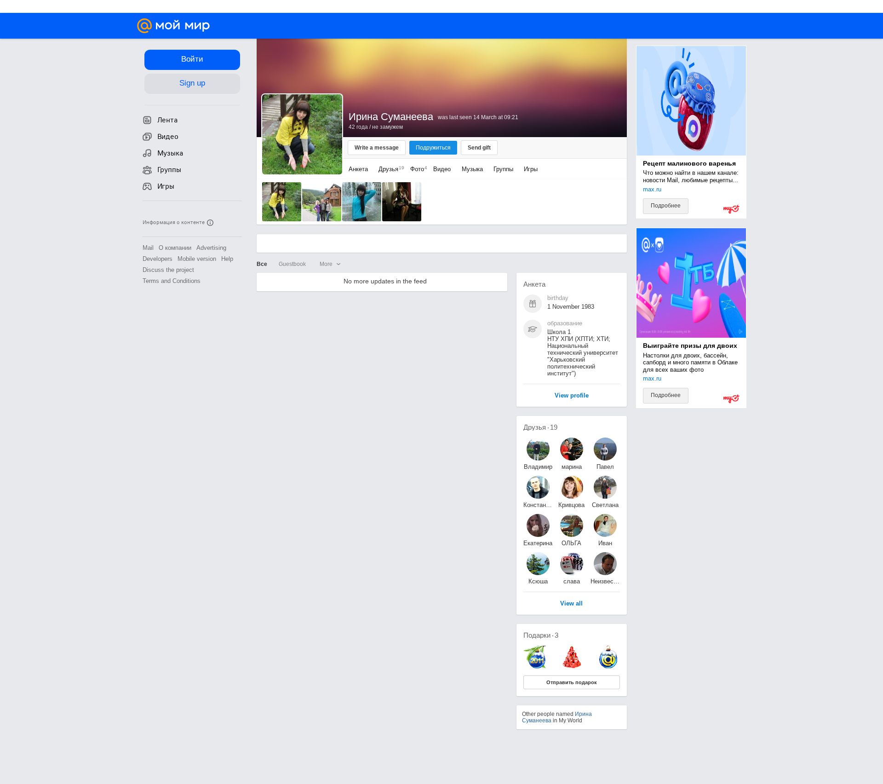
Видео (443, 169)
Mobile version (197, 258)
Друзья (389, 169)
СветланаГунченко (605, 505)
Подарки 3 (540, 635)
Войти (192, 59)
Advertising (211, 247)
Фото (416, 169)
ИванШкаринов (605, 543)
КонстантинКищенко (538, 505)
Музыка (472, 169)
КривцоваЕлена (571, 505)
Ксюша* (538, 581)
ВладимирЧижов (538, 466)
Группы (503, 169)
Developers (157, 258)
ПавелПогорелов (605, 466)
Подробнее (666, 205)
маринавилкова (571, 466)
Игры (531, 169)
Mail (148, 247)
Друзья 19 (540, 427)
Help (227, 258)
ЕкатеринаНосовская (538, 543)
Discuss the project (168, 269)
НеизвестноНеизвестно (605, 581)
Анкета (358, 169)
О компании (175, 247)
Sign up (192, 83)
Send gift (479, 147)
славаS (571, 581)
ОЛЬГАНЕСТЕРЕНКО (571, 543)
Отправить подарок (571, 682)
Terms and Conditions (172, 280)
